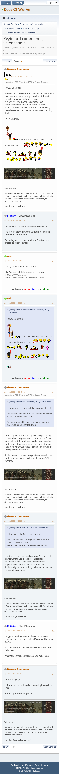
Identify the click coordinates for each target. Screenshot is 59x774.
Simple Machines (36, 768)
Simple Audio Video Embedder (29, 771)
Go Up (5, 747)
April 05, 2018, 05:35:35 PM (14, 521)
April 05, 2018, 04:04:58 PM (14, 260)
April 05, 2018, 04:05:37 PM (14, 303)
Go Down (7, 61)
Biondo (11, 215)
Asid (9, 256)
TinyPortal (15, 765)
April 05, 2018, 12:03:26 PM (21, 76)
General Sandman (18, 69)
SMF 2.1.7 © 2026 (22, 768)
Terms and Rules (32, 765)
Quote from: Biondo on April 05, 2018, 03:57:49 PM (30, 401)
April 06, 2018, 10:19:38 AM (14, 630)
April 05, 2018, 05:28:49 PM (14, 392)
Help (23, 765)
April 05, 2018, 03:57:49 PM (14, 220)
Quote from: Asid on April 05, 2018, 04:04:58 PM (28, 527)
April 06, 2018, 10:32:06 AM (14, 674)
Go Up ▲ (44, 765)
